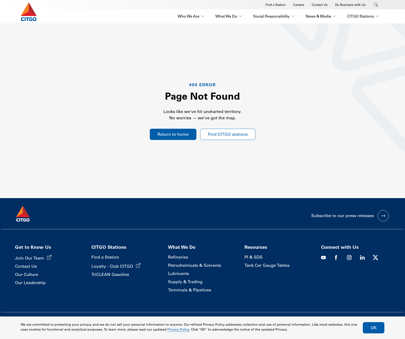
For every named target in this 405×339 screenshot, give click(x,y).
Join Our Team (29, 258)
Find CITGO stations (228, 134)
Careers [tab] (298, 5)
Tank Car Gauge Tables (266, 265)
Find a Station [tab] (276, 5)
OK (374, 327)
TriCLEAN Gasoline (110, 274)
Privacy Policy (178, 329)
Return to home (173, 134)
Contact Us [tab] (320, 5)
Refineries (178, 257)
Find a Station (105, 257)
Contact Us (26, 266)
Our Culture (26, 274)
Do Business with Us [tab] (350, 5)
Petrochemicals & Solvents (194, 265)
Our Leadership (30, 282)
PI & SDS (253, 257)
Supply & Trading (185, 281)
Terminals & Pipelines (189, 290)
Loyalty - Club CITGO (112, 266)
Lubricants (178, 273)
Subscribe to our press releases (342, 215)
